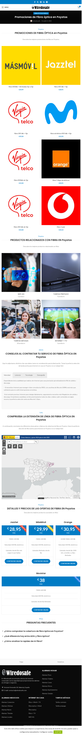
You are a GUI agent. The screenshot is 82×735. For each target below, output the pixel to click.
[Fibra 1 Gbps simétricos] (61, 158)
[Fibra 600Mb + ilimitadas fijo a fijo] (21, 65)
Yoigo (21, 662)
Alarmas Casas (47, 682)
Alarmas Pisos (46, 675)
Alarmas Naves (6, 710)
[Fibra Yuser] (61, 205)
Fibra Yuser (61, 227)
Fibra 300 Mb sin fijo (21, 227)
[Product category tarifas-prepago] (61, 276)
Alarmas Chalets (47, 679)
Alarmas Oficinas (7, 706)
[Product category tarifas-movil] (21, 323)
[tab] (7, 375)
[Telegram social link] (46, 2)
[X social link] (37, 2)
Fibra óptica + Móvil (35, 706)
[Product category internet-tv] (61, 323)
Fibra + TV (32, 713)
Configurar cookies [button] (46, 732)
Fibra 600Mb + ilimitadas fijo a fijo (21, 87)
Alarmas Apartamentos (49, 690)
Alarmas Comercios (8, 702)
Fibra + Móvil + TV (35, 702)
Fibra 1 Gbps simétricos (61, 180)
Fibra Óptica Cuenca (41, 13)
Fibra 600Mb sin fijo (21, 180)
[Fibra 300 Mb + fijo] (61, 65)
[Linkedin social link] (43, 2)
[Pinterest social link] (40, 2)
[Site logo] (41, 7)
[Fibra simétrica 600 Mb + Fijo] (61, 112)
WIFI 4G (31, 717)
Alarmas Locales (7, 717)
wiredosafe (36, 21)
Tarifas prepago (61, 706)
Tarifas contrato (61, 702)
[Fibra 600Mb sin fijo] (21, 158)
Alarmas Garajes (47, 693)
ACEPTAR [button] (58, 732)
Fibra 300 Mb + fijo (61, 87)
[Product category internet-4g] (21, 276)
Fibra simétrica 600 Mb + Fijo (61, 133)
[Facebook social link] (35, 2)
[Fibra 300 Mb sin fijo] (21, 205)
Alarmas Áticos (47, 686)
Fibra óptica (32, 710)
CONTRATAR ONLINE (14, 561)
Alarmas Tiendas (7, 713)
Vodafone (60, 662)
